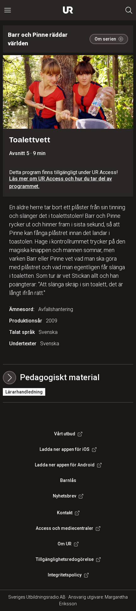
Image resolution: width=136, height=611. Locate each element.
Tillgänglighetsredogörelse (65, 559)
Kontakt (64, 512)
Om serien (105, 39)
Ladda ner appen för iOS (65, 449)
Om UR (64, 543)
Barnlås (68, 480)
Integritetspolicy (65, 574)
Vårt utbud (64, 433)
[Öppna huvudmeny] (7, 10)
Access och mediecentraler (64, 528)
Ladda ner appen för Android (65, 464)
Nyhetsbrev (64, 495)
